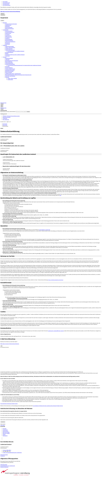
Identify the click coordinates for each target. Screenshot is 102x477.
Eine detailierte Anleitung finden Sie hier (9, 403)
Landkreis (5, 45)
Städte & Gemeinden (9, 46)
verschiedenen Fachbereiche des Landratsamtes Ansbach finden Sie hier (48, 405)
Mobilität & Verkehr (9, 71)
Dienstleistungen (9, 31)
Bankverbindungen (9, 40)
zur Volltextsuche (6, 5)
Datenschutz (5, 126)
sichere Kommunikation (10, 41)
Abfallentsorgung (9, 58)
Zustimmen (3, 421)
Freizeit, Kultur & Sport (10, 68)
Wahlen (6, 53)
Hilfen (4, 434)
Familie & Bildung (9, 67)
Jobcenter (7, 59)
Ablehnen (2, 13)
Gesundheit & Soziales (10, 70)
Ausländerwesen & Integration (11, 60)
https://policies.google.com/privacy (55, 279)
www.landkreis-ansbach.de (44, 229)
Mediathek (7, 26)
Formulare (7, 34)
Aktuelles (5, 22)
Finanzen (7, 77)
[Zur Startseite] (30, 101)
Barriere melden (6, 433)
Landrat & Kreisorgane (10, 50)
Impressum (5, 429)
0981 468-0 (7, 450)
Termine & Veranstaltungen (11, 23)
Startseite (5, 123)
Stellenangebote (8, 39)
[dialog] (21, 355)
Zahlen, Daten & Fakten (10, 47)
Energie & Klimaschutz (10, 64)
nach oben (2, 425)
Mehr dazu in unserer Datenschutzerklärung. (10, 11)
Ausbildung (7, 44)
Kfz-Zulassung (6, 119)
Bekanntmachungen (9, 28)
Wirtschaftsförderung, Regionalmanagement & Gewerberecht (18, 74)
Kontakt (4, 428)
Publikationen (8, 25)
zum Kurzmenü (6, 3)
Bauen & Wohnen (8, 61)
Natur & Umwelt (8, 72)
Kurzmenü (5, 125)
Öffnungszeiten (8, 36)
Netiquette (5, 435)
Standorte (7, 38)
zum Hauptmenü (6, 2)
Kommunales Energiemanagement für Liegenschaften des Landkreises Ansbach (24, 65)
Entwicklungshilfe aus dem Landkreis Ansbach (15, 54)
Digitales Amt (8, 33)
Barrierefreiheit (6, 432)
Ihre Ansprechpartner (9, 32)
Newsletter (7, 42)
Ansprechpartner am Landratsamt (7, 465)
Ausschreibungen (8, 27)
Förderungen (10, 79)
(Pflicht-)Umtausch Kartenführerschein (11, 116)
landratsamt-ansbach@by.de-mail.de (56, 330)
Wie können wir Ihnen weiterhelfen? (8, 111)
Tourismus (7, 55)
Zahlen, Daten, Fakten (12, 78)
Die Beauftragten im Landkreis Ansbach (16, 51)
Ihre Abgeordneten (9, 52)
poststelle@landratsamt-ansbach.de (12, 452)
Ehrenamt (7, 66)
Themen (4, 57)
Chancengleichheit (9, 63)
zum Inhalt (5, 1)
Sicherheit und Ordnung (10, 76)
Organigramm (8, 35)
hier (60, 195)
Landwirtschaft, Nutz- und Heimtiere (13, 73)
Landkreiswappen (9, 48)
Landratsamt (5, 29)
